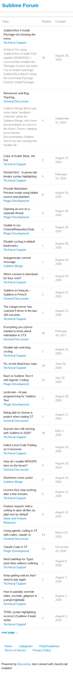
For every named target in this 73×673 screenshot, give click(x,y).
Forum (53, 12)
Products (12, 12)
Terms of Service (15, 650)
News (41, 12)
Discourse (24, 664)
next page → (10, 632)
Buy (25, 12)
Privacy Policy (42, 650)
